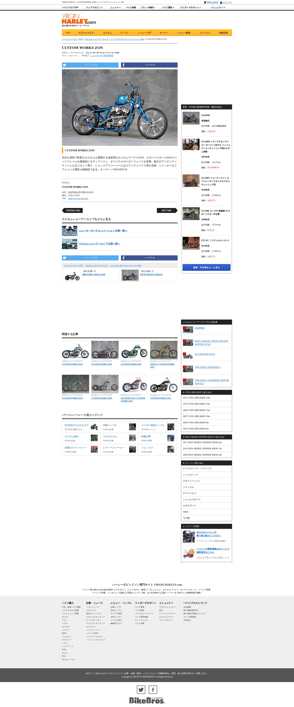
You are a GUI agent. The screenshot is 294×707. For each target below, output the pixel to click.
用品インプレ (116, 610)
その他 (186, 518)
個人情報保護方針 (190, 610)
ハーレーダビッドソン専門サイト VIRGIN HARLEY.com (147, 584)
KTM (64, 650)
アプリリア (66, 640)
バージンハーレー (93, 630)
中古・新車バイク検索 (71, 607)
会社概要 (187, 607)
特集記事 (223, 33)
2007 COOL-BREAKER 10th (196, 416)
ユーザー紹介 (116, 620)
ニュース (114, 7)
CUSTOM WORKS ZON (72, 364)
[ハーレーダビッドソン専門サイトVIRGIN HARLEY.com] (79, 19)
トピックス (205, 33)
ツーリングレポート (167, 613)
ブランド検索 (147, 7)
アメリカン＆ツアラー (95, 623)
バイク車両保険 (141, 617)
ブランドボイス (165, 620)
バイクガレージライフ (144, 613)
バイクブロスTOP (70, 7)
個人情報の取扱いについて (194, 613)
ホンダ (65, 617)
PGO (64, 656)
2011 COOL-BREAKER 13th (196, 397)
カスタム (107, 33)
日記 (161, 610)
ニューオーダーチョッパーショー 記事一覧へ (103, 230)
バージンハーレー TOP (73, 265)
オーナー (164, 33)
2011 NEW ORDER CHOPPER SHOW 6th (202, 442)
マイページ (227, 2)
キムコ (65, 653)
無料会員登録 (212, 2)
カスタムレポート (166, 617)
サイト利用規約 (190, 617)
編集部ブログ (116, 623)
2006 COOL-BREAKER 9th (196, 422)
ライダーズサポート (189, 7)
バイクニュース (92, 607)
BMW (64, 633)
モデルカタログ (86, 33)
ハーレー (65, 630)
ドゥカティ (66, 637)
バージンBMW (92, 633)
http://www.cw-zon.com (78, 198)
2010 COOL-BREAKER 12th (196, 404)
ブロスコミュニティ (167, 607)
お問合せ (187, 620)
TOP (68, 33)
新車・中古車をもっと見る (206, 267)
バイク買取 (167, 7)
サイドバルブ (189, 493)
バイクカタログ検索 (70, 610)
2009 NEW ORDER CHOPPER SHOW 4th (202, 455)
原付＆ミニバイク (93, 613)
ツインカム (188, 487)
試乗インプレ (116, 607)
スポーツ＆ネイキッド (95, 617)
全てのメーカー (68, 659)
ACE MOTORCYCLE (205, 354)
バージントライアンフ (95, 640)
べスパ (65, 643)
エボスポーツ (189, 505)
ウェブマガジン (93, 7)
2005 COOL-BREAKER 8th (196, 428)
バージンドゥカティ (94, 637)
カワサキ (65, 627)
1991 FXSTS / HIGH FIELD (207, 367)
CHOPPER (200, 328)
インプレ (124, 33)
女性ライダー (116, 617)
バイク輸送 (139, 610)
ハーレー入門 (144, 33)
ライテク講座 (116, 613)
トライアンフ (67, 646)
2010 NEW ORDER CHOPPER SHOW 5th (202, 448)
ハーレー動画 (184, 33)
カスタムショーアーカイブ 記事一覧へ (99, 243)
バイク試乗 (139, 623)
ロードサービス (141, 620)
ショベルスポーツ (192, 499)
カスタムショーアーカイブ (96, 265)
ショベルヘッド (190, 474)
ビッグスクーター (93, 620)
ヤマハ (65, 620)
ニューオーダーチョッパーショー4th (126, 265)
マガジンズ (91, 610)
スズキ (65, 623)
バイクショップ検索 (70, 613)
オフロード (91, 627)
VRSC (186, 512)
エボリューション (192, 480)
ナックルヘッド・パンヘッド (197, 468)
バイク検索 (131, 7)
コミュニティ (217, 7)
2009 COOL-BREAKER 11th (196, 410)
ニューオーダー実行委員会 (102, 56)
